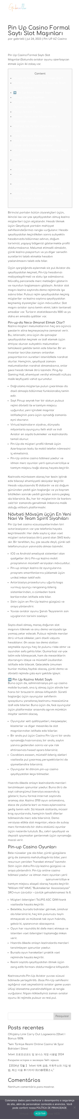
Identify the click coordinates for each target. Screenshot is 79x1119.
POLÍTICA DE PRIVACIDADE (51, 1107)
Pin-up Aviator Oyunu (27, 111)
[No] (74, 1107)
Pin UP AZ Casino (55, 39)
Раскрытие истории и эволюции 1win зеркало (33, 1060)
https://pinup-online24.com (26, 879)
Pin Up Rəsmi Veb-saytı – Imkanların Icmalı (41, 169)
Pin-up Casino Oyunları (29, 97)
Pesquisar (62, 1016)
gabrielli (18, 39)
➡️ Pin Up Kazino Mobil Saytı (32, 92)
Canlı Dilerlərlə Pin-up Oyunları (34, 136)
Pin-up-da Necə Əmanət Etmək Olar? (38, 78)
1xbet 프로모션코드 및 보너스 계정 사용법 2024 (36, 1054)
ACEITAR (40, 1113)
